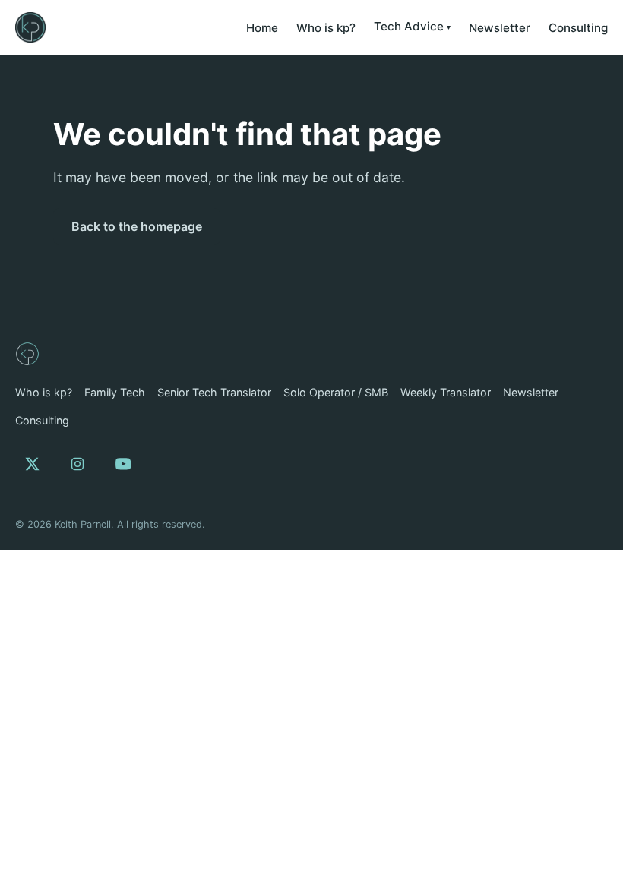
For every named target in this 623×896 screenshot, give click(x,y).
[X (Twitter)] (32, 464)
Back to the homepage (136, 226)
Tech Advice (409, 26)
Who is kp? (326, 28)
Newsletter (499, 28)
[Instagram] (77, 464)
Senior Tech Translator (214, 392)
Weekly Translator (445, 392)
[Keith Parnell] (27, 354)
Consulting (578, 28)
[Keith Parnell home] (30, 27)
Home (262, 28)
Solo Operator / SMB (335, 392)
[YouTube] (123, 464)
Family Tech (114, 392)
